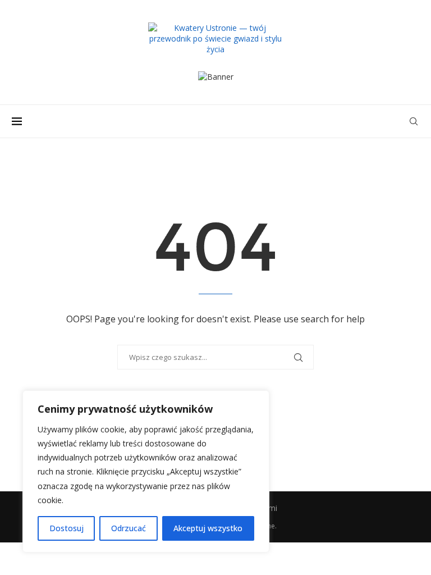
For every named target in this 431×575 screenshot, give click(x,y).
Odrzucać (128, 528)
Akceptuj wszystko (207, 528)
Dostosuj (66, 528)
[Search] (413, 121)
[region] (145, 471)
